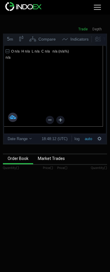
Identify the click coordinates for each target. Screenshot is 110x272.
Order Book (18, 158)
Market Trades (51, 158)
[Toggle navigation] (97, 7)
